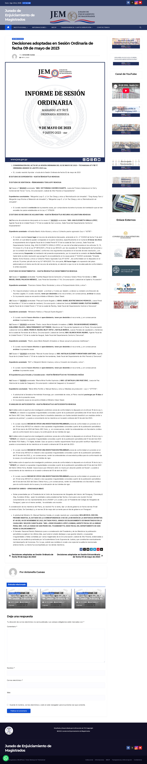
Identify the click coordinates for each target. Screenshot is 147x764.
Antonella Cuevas (28, 55)
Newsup (32, 760)
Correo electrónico (15, 680)
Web (8, 693)
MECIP (54, 27)
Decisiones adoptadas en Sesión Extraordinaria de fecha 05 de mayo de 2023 (78, 555)
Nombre (11, 668)
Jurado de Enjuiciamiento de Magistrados (19, 15)
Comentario (12, 627)
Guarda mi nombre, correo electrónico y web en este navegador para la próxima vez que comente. (47, 705)
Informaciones (39, 27)
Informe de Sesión (18, 39)
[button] (140, 27)
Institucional (20, 27)
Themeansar (41, 760)
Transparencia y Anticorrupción (76, 27)
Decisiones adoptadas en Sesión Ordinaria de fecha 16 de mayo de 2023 (32, 555)
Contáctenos (103, 27)
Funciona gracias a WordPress (15, 760)
